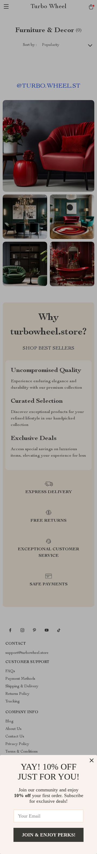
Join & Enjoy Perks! (48, 835)
